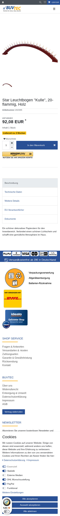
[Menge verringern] (12, 147)
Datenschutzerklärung (14, 396)
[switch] (7, 511)
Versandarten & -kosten (15, 350)
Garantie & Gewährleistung (17, 357)
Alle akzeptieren (30, 499)
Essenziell (12, 466)
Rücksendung (10, 361)
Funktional (12, 488)
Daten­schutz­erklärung (15, 460)
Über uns (7, 385)
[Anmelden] (3, 2)
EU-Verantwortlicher (14, 210)
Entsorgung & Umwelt (14, 393)
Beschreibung (11, 183)
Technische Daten (13, 192)
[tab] (30, 182)
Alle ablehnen (30, 511)
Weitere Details (12, 201)
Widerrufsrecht (10, 389)
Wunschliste (10, 139)
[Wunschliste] (45, 2)
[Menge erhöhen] (12, 143)
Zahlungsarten (10, 354)
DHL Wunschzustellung (18, 479)
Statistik (11, 471)
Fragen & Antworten (13, 346)
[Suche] (40, 2)
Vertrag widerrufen (14, 412)
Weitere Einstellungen (13, 492)
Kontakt (6, 365)
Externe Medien (15, 475)
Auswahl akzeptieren (30, 505)
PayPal (10, 484)
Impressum (8, 400)
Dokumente (10, 219)
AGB (5, 404)
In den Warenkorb (36, 145)
